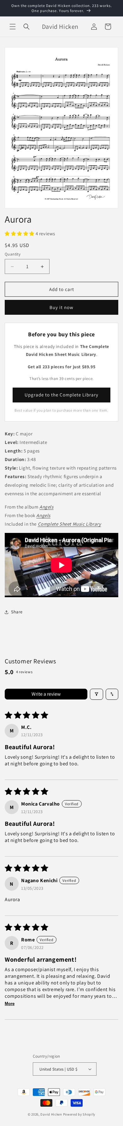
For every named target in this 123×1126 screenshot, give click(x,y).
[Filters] (96, 694)
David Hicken (51, 1114)
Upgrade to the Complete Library (61, 395)
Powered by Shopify (79, 1114)
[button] (13, 27)
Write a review (46, 694)
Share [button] (17, 612)
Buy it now (61, 307)
